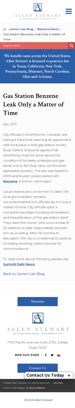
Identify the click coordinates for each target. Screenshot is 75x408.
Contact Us (37, 368)
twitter (52, 355)
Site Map (58, 382)
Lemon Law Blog (21, 29)
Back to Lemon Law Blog (24, 274)
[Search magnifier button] (71, 45)
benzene (10, 181)
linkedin (58, 355)
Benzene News (48, 29)
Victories (37, 301)
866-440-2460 (27, 355)
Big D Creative (37, 387)
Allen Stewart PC (4, 29)
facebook (45, 355)
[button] (69, 11)
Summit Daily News (19, 264)
